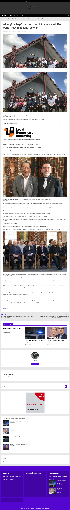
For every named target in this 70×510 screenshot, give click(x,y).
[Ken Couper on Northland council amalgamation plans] (52, 491)
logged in (10, 376)
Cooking (4, 15)
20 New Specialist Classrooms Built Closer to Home (14, 418)
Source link (5, 308)
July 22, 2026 (50, 344)
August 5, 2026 (28, 344)
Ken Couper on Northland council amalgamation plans (55, 341)
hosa (5, 31)
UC (22, 15)
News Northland (14, 15)
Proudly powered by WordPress (27, 508)
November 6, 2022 (11, 31)
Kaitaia (4, 458)
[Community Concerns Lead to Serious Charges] (52, 483)
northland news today (37, 473)
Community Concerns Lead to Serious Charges (20, 421)
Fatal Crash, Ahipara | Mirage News (17, 436)
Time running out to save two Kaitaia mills (19, 444)
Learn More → (35, 363)
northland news (29, 473)
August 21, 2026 (6, 332)
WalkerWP (47, 508)
